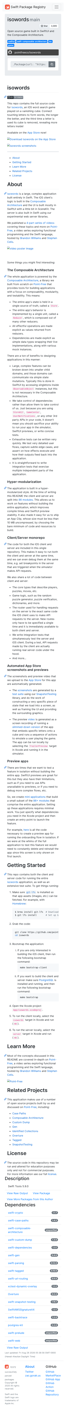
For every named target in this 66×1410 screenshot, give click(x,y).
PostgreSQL (46, 980)
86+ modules (41, 800)
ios (50, 41)
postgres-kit (15, 1325)
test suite (18, 694)
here (26, 829)
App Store (33, 132)
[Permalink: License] (5, 1162)
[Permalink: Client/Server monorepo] (5, 543)
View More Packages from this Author (30, 1199)
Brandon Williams (30, 238)
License (16, 175)
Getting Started (21, 162)
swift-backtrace (17, 1317)
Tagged (16, 1140)
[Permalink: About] (5, 193)
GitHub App (53, 1379)
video (31, 719)
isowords (17, 107)
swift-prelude (16, 1332)
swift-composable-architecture (32, 41)
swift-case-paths (18, 1220)
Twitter (29, 1371)
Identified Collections (25, 1131)
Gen (14, 1126)
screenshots (25, 690)
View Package (41, 1193)
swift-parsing (16, 1263)
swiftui (11, 41)
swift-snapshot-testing (22, 1301)
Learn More (19, 166)
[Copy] (52, 64)
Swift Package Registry (28, 7)
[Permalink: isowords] (5, 96)
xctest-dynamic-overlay (22, 1286)
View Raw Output (17, 1193)
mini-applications (35, 796)
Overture (17, 1135)
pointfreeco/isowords (28, 52)
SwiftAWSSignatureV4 (21, 1309)
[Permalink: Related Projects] (5, 1099)
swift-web (14, 1340)
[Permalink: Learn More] (5, 1055)
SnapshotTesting (46, 694)
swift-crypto (15, 1212)
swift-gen (14, 1255)
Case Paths (19, 1113)
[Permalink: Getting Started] (5, 873)
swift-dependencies (20, 1247)
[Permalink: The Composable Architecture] (5, 276)
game (10, 45)
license (52, 1174)
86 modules (26, 499)
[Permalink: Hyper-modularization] (5, 487)
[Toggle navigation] (56, 7)
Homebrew (19, 903)
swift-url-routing (18, 1278)
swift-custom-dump (20, 1239)
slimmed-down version (26, 727)
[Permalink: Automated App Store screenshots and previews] (5, 675)
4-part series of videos (40, 222)
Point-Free (39, 284)
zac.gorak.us (33, 1375)
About (16, 157)
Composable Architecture (22, 280)
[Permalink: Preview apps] (5, 767)
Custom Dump (21, 1122)
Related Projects (22, 171)
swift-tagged (16, 1270)
